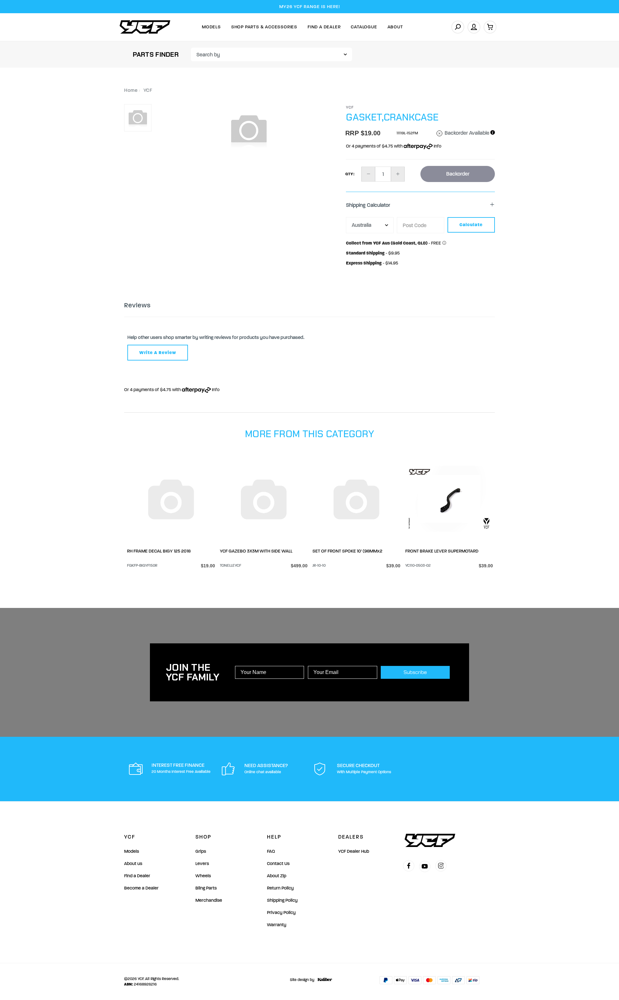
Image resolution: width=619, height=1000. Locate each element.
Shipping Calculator (368, 205)
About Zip (276, 876)
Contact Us (278, 863)
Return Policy (280, 888)
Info (437, 146)
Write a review (157, 352)
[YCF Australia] (145, 27)
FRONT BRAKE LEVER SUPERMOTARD (441, 551)
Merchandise (208, 900)
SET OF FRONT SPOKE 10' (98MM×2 (347, 551)
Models (211, 27)
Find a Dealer (137, 876)
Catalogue (364, 27)
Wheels (203, 876)
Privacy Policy (281, 912)
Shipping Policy (282, 900)
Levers (202, 863)
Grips (200, 851)
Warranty (276, 925)
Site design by (302, 979)
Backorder (457, 174)
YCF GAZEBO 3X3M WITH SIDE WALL (256, 551)
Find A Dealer (324, 27)
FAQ (271, 851)
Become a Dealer (141, 888)
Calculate (471, 224)
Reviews (137, 305)
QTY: (350, 174)
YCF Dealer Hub (353, 851)
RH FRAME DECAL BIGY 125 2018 (159, 551)
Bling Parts (206, 888)
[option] (249, 130)
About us (133, 863)
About (395, 27)
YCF (350, 107)
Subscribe (415, 672)
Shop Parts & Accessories (264, 27)
